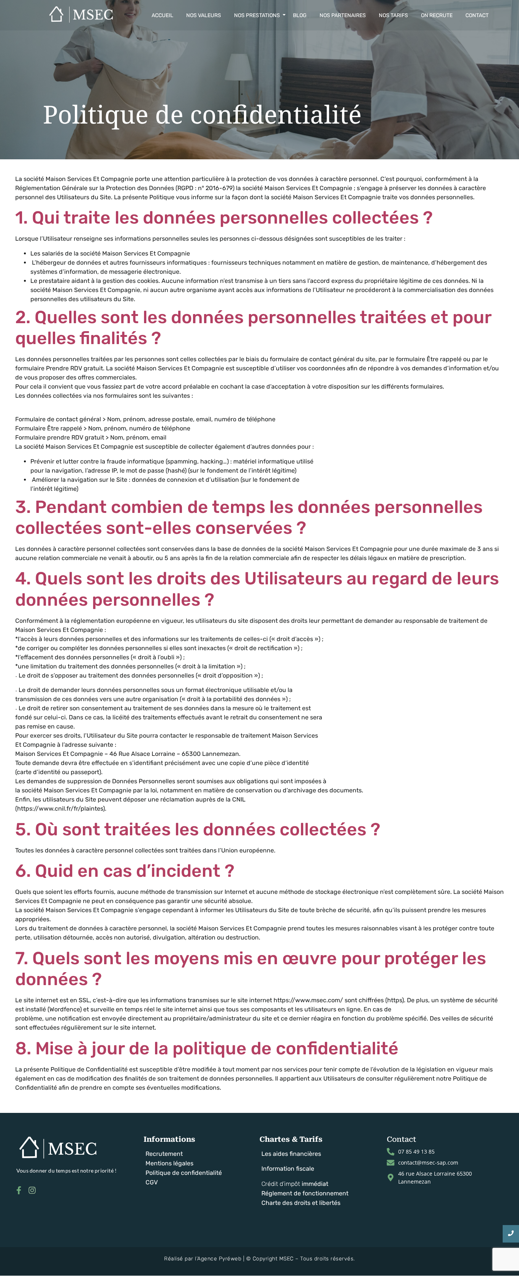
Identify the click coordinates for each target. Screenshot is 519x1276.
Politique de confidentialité (184, 1172)
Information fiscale (287, 1168)
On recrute (437, 15)
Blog (300, 15)
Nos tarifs (393, 15)
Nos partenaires (343, 15)
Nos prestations (257, 15)
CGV (152, 1182)
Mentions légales (169, 1163)
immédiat (315, 1183)
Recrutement (164, 1153)
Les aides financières (291, 1153)
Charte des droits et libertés (300, 1202)
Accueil (162, 15)
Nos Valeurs (203, 15)
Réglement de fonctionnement (304, 1193)
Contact (477, 15)
